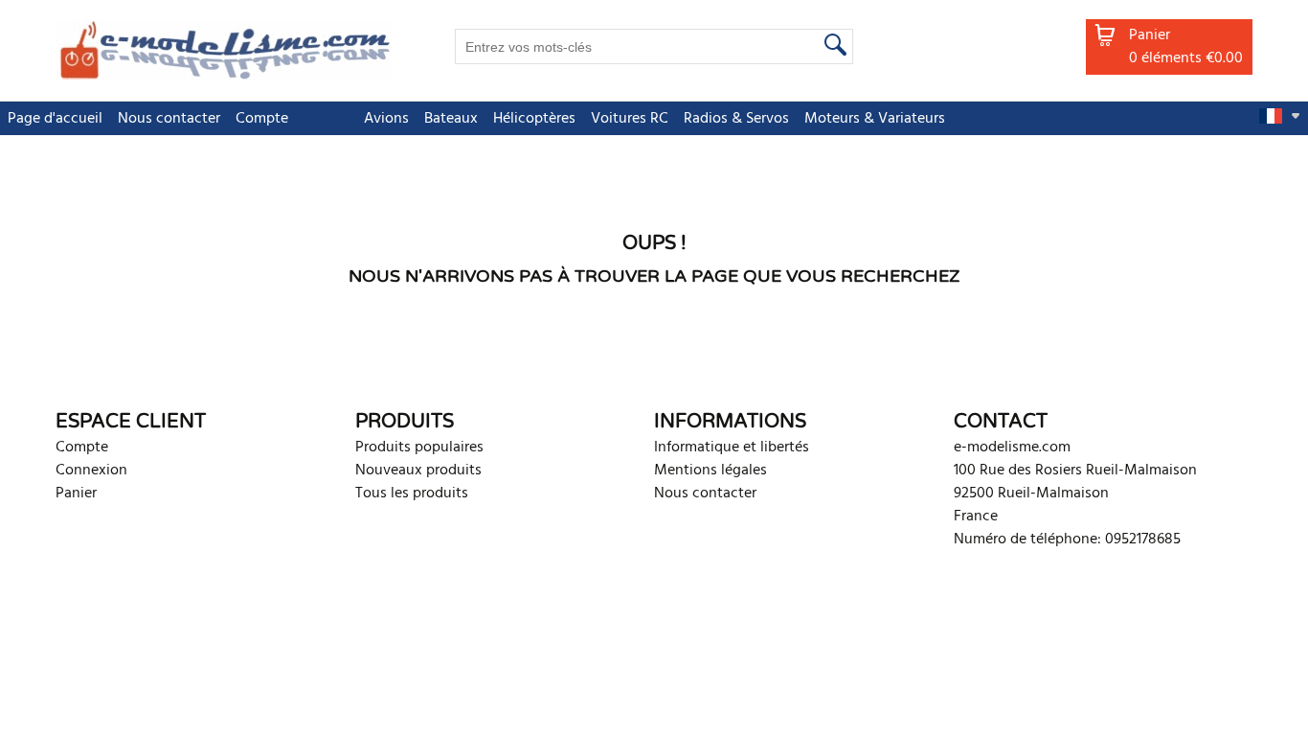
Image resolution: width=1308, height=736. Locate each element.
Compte (262, 118)
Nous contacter (169, 118)
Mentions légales (710, 470)
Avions (386, 118)
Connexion (91, 470)
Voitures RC (629, 118)
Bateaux (451, 118)
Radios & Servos (736, 118)
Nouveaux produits (418, 470)
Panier (76, 493)
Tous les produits (411, 493)
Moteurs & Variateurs (874, 118)
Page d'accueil (55, 118)
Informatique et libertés (731, 447)
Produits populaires (419, 447)
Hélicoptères (534, 118)
